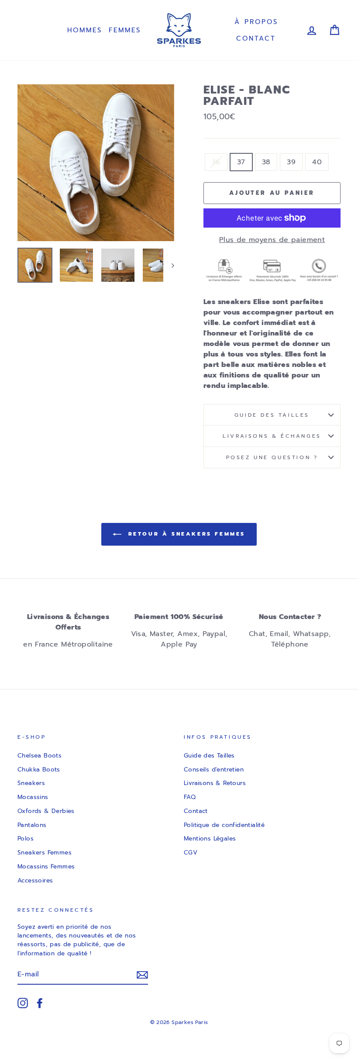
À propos (256, 22)
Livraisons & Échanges (272, 436)
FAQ (190, 797)
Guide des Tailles (209, 755)
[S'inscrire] (142, 974)
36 (216, 162)
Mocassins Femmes (46, 866)
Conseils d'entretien (214, 769)
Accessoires (35, 880)
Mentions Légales (210, 838)
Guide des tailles (272, 415)
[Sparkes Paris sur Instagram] (22, 1003)
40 (317, 162)
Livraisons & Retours (215, 783)
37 (241, 162)
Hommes (84, 30)
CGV (190, 852)
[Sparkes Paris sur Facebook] (39, 1003)
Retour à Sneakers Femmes (185, 534)
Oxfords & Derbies (46, 811)
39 (291, 162)
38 (266, 162)
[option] (95, 162)
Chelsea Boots (39, 755)
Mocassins (32, 797)
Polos (25, 838)
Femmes (125, 30)
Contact (256, 38)
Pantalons (32, 825)
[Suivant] (168, 265)
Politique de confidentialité (224, 825)
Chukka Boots (38, 769)
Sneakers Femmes (44, 852)
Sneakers (31, 783)
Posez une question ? (272, 457)
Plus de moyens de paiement (272, 240)
